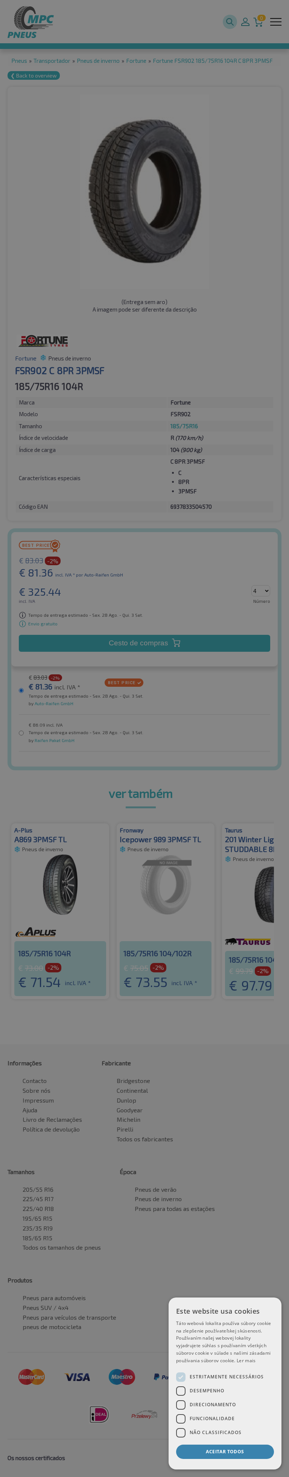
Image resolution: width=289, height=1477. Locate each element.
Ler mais (246, 1360)
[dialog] (225, 1383)
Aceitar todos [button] (225, 1451)
